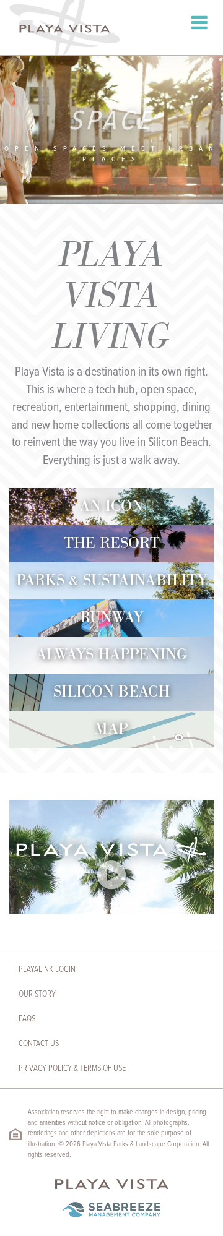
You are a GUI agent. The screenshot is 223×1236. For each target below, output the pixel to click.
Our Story (37, 994)
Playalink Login (47, 969)
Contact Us (39, 1043)
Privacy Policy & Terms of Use (72, 1068)
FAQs (27, 1018)
